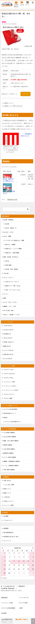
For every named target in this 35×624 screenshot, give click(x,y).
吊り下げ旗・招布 (8, 310)
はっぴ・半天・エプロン (10, 302)
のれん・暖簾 (7, 236)
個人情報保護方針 (8, 532)
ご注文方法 (6, 497)
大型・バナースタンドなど (12, 290)
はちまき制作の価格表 (9, 436)
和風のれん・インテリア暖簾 (13, 248)
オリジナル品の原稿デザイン (13, 421)
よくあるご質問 (9, 484)
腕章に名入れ (7, 346)
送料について (7, 488)
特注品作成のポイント (9, 413)
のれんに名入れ (7, 338)
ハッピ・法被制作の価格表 (10, 465)
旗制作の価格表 (7, 445)
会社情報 (3, 613)
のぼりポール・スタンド (12, 281)
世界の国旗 (8, 265)
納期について (7, 493)
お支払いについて (8, 501)
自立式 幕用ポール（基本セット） (8, 179)
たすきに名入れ (7, 325)
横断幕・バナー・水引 (9, 306)
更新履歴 (5, 528)
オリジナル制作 (23, 602)
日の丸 (7, 261)
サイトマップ (7, 540)
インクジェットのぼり (9, 386)
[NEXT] (32, 548)
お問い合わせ (7, 480)
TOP (9, 586)
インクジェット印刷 (7, 602)
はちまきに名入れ (8, 329)
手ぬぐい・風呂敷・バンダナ (11, 314)
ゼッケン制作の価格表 (9, 457)
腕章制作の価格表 (8, 453)
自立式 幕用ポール (11, 228)
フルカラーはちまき (9, 373)
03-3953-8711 (7, 619)
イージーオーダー (24, 597)
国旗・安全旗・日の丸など (10, 257)
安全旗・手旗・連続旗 (11, 269)
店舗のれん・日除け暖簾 (12, 252)
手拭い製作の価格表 (9, 469)
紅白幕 (7, 224)
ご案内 (21, 608)
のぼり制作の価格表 (9, 449)
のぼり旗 (5, 273)
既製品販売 (4, 597)
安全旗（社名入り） (9, 342)
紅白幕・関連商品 (8, 219)
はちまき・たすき (8, 232)
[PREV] (2, 548)
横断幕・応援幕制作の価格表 (11, 461)
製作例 (5, 417)
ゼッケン (5, 294)
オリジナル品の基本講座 (10, 409)
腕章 (4, 298)
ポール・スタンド (8, 277)
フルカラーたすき (8, 369)
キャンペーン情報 (8, 505)
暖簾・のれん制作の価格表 (10, 440)
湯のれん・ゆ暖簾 (10, 244)
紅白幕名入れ (7, 333)
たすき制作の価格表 (9, 432)
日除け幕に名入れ (8, 354)
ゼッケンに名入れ (8, 350)
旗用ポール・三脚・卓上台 (12, 285)
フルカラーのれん (8, 377)
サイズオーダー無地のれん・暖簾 (14, 240)
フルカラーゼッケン (9, 394)
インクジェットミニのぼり (10, 390)
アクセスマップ (7, 520)
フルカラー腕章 (7, 398)
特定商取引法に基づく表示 (10, 536)
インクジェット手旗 (9, 382)
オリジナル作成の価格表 (8, 608)
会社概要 (5, 516)
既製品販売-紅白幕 (12, 199)
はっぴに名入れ (7, 358)
